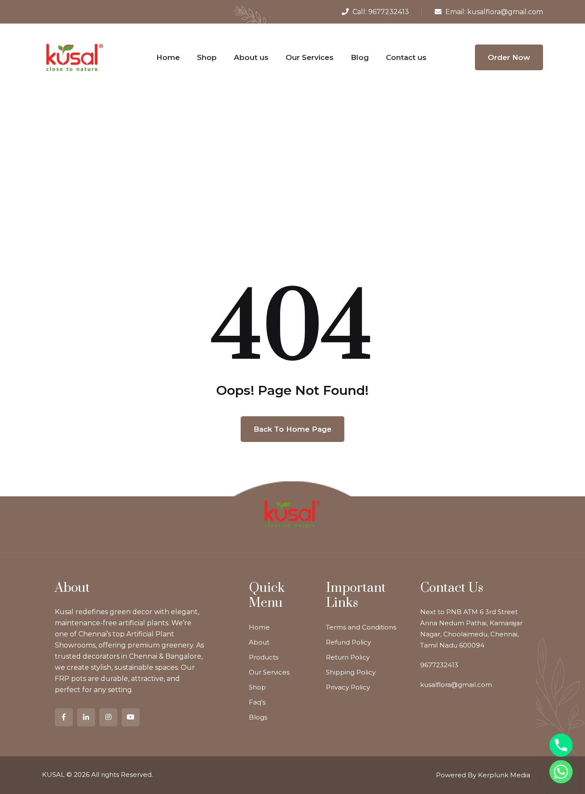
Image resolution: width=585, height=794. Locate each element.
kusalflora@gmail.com (505, 12)
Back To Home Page (292, 429)
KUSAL (53, 774)
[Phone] (561, 745)
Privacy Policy (348, 687)
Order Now (509, 57)
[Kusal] (74, 57)
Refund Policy (348, 642)
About (259, 642)
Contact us (406, 57)
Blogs (258, 717)
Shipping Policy (351, 672)
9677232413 (388, 12)
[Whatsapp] (561, 771)
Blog (360, 57)
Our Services (310, 57)
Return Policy (348, 657)
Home (168, 57)
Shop (207, 57)
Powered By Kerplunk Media (483, 775)
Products (263, 657)
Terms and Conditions (361, 627)
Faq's (257, 702)
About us (251, 57)
